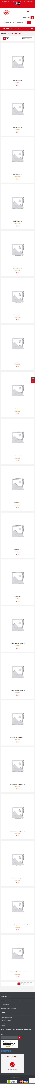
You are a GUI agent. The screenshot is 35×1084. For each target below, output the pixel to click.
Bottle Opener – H (17, 174)
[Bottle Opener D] (17, 437)
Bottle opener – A (17, 80)
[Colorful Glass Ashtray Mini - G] (17, 859)
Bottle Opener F (17, 549)
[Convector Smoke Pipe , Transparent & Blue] (17, 953)
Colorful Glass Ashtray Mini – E (17, 831)
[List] (7, 38)
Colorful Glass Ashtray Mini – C (17, 784)
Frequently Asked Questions (8, 1020)
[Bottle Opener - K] (17, 249)
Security (3, 1025)
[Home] (6, 1051)
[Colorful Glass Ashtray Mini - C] (17, 765)
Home (4, 33)
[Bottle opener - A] (17, 61)
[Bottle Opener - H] (17, 155)
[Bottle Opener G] (17, 577)
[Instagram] (33, 381)
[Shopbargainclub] (6, 12)
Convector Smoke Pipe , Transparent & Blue (17, 971)
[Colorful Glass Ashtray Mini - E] (17, 812)
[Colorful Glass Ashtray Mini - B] (17, 718)
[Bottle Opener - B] (17, 108)
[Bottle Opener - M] (17, 343)
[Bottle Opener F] (17, 530)
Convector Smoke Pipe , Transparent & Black (17, 925)
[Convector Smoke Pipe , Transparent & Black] (17, 906)
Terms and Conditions (7, 1017)
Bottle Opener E (17, 502)
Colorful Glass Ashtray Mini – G (17, 878)
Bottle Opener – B (17, 127)
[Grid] (4, 38)
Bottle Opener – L (17, 315)
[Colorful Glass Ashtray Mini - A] (17, 624)
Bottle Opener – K (17, 268)
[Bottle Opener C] (17, 390)
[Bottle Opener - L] (17, 296)
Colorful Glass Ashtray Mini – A (17, 643)
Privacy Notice (5, 1023)
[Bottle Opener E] (17, 483)
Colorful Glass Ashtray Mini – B (17, 737)
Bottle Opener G (17, 596)
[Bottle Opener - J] (17, 202)
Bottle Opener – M (17, 362)
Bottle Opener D (17, 455)
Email (2, 1034)
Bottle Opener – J (17, 221)
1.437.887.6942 (5, 1004)
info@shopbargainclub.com (11, 1008)
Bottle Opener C (17, 408)
